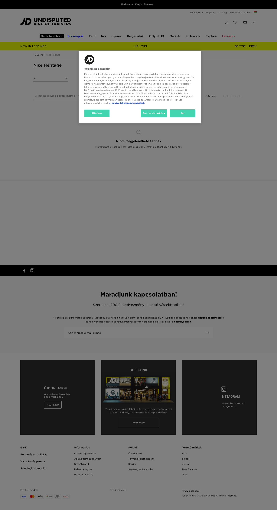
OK (182, 113)
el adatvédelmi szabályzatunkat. (127, 103)
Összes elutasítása (154, 113)
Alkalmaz (97, 113)
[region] (140, 87)
